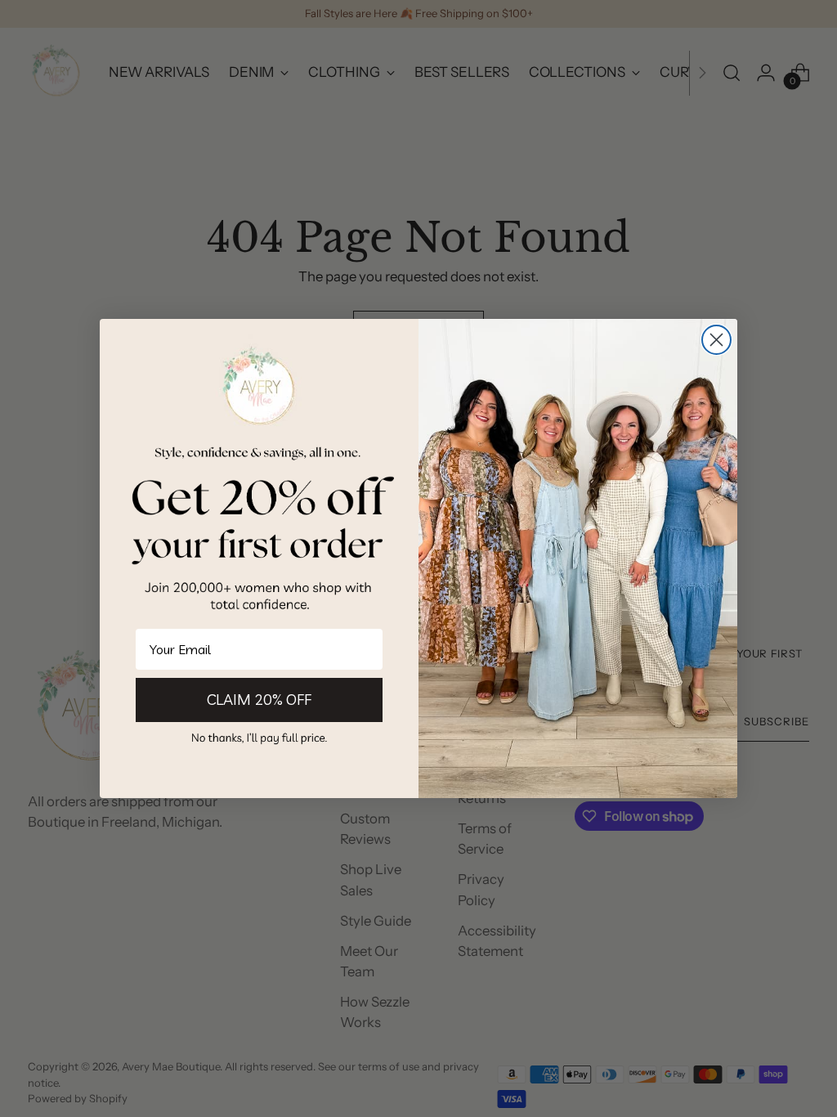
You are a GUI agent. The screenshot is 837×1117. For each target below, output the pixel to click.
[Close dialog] (716, 339)
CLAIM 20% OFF (259, 699)
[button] (259, 737)
